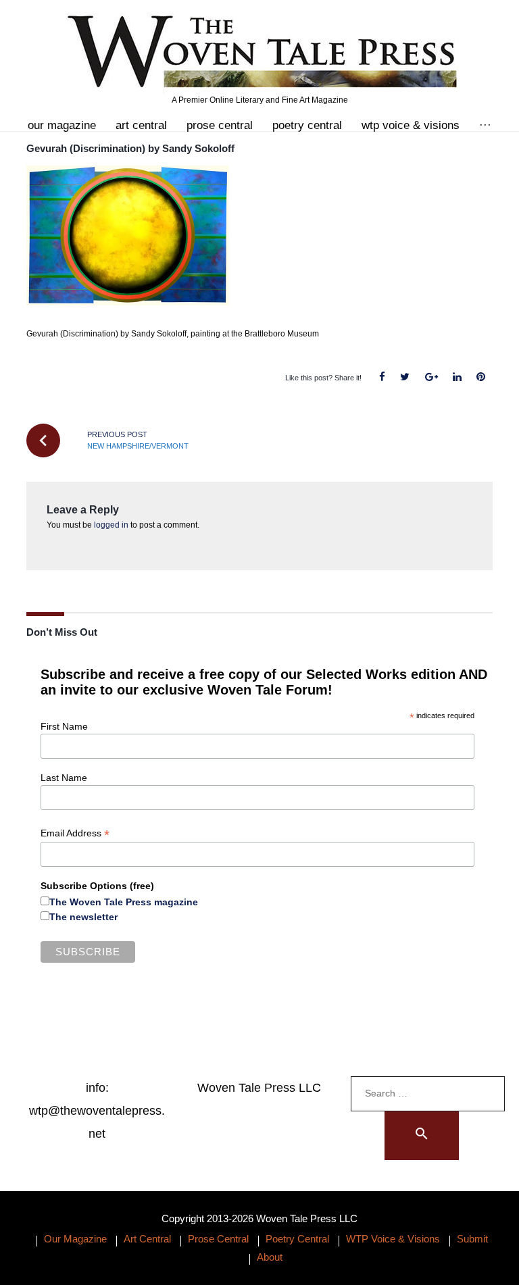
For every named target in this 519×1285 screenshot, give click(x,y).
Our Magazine (62, 125)
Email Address (75, 833)
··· (485, 125)
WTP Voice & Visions (411, 125)
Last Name (64, 777)
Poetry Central (307, 125)
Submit (472, 1238)
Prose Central (220, 125)
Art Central (141, 125)
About (269, 1257)
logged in (111, 525)
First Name (64, 726)
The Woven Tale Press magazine (123, 902)
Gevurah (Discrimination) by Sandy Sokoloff (130, 148)
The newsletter (83, 916)
